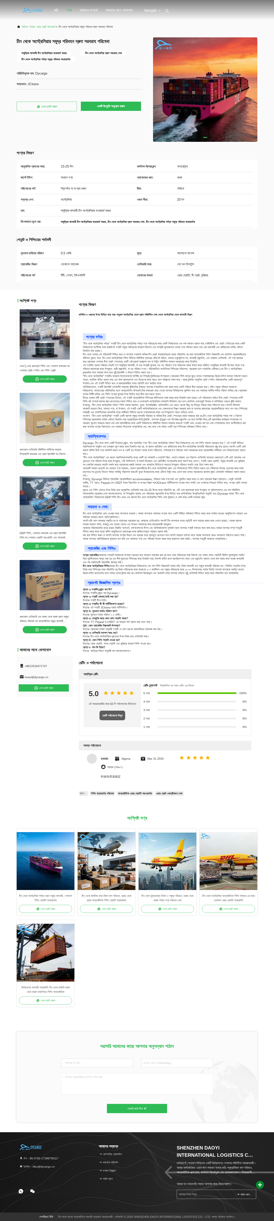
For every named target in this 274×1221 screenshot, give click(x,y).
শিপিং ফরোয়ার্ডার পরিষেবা (102, 793)
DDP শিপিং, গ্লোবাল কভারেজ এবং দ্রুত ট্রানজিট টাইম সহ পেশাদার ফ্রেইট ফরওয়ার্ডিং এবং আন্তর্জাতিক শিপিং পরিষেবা (44, 537)
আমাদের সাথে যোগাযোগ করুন (119, 12)
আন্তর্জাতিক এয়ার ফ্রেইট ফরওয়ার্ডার (135, 793)
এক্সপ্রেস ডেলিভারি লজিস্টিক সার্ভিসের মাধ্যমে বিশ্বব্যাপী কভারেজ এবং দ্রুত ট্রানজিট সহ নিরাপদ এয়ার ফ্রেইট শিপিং (42, 454)
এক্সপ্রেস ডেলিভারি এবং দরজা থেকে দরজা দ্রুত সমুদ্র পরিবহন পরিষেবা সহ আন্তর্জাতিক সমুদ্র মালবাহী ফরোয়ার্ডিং (44, 621)
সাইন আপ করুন (246, 1194)
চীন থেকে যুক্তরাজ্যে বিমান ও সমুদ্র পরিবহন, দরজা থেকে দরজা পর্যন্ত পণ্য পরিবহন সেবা (167, 898)
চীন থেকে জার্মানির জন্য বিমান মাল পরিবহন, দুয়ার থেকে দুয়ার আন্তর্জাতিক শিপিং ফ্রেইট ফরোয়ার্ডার (106, 898)
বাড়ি (56, 10)
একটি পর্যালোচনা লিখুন (112, 715)
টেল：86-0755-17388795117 (41, 1158)
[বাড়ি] (33, 10)
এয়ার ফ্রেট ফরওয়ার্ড (45, 26)
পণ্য (69, 10)
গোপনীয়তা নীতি (46, 1216)
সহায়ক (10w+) (115, 767)
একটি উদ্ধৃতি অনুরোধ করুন (111, 106)
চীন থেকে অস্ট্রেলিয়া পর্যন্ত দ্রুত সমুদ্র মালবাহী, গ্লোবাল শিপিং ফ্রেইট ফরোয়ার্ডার (45, 898)
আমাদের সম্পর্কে (89, 10)
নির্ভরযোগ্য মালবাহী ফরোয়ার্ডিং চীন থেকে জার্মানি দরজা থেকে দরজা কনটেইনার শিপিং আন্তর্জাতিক (45, 989)
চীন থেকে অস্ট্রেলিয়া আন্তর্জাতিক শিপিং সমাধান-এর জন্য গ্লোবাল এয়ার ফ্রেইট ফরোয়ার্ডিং (228, 898)
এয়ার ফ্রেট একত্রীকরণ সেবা (169, 793)
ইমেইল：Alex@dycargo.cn (39, 1166)
